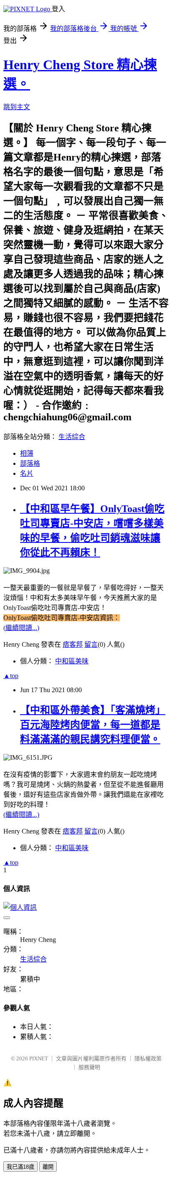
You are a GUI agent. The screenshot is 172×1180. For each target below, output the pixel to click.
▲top (10, 675)
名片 (26, 473)
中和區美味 (72, 661)
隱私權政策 (148, 1058)
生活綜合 (71, 436)
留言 (91, 644)
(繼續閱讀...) (21, 627)
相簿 (26, 453)
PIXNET (38, 1058)
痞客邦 (73, 644)
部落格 (30, 463)
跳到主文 (16, 106)
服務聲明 (89, 1067)
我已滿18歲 (20, 1167)
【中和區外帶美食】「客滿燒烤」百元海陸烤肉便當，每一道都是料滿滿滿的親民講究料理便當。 (92, 725)
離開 (48, 1167)
